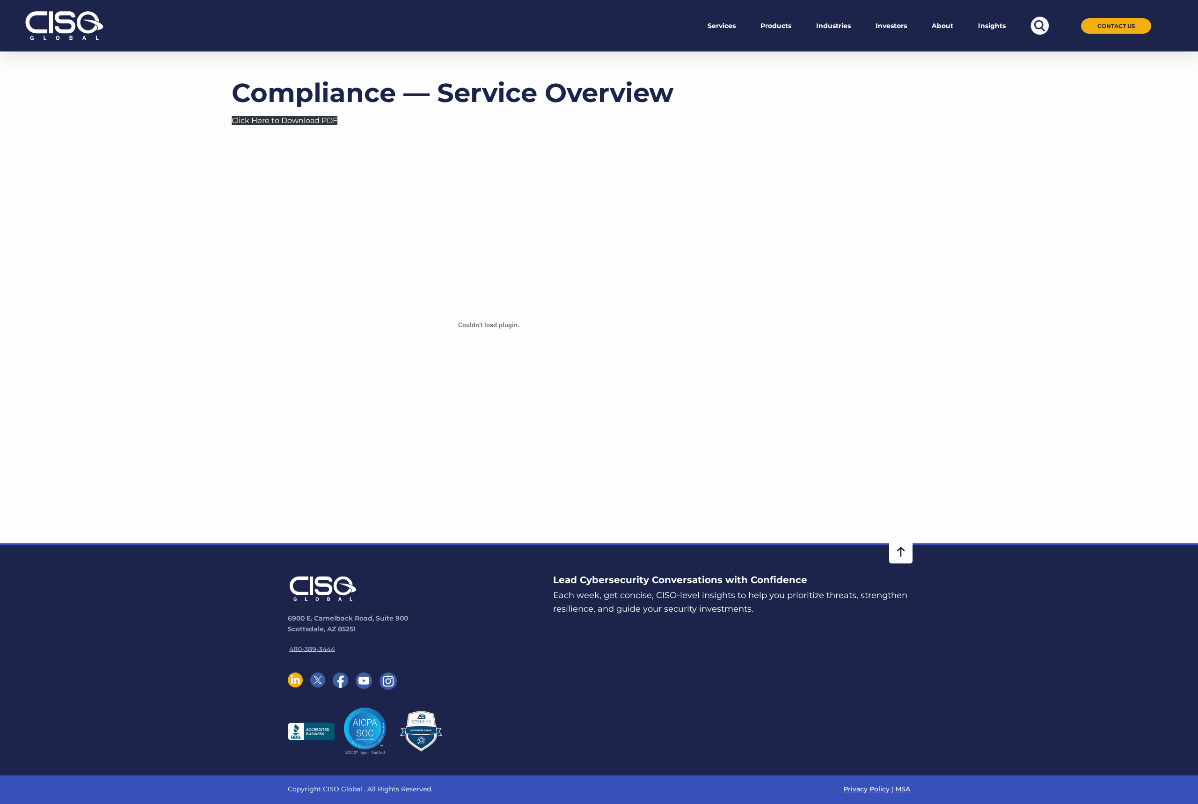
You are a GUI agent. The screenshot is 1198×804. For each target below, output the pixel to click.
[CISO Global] (64, 25)
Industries (833, 26)
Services (722, 26)
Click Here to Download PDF (284, 120)
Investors (891, 26)
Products (775, 26)
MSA (902, 789)
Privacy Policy (866, 789)
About (942, 26)
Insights (992, 26)
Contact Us (1116, 25)
